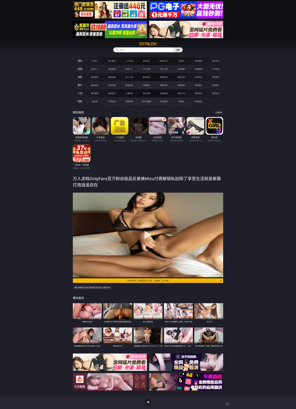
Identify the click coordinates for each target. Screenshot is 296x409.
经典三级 (181, 77)
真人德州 (112, 61)
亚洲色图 (112, 85)
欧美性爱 (146, 77)
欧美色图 (129, 85)
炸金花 (181, 61)
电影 (80, 77)
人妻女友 (129, 93)
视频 (80, 69)
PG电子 (95, 61)
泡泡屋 (181, 101)
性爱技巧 (215, 93)
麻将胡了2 (164, 61)
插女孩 (94, 101)
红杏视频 (164, 101)
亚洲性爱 (94, 77)
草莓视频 (129, 101)
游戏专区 (146, 61)
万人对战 (129, 61)
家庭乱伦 (112, 93)
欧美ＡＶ (129, 69)
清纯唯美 (181, 85)
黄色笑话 (198, 93)
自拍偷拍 (112, 69)
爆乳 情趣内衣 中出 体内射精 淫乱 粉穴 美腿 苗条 (92, 287)
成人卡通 (129, 77)
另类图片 (215, 85)
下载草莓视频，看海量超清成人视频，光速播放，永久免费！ (148, 280)
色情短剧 (198, 101)
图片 (80, 85)
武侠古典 (146, 93)
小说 (80, 93)
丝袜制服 (181, 69)
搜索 (178, 50)
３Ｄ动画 (146, 69)
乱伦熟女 (198, 77)
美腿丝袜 (164, 85)
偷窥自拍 (94, 85)
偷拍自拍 (112, 77)
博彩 (80, 60)
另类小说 (181, 93)
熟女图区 (198, 85)
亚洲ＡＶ (94, 69)
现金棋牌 (198, 61)
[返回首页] (227, 404)
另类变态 (215, 77)
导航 (80, 101)
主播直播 (198, 69)
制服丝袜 (164, 77)
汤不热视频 (146, 101)
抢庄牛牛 (215, 61)
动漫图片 (146, 85)
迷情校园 (164, 93)
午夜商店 (112, 101)
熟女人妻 (164, 69)
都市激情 (94, 93)
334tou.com (148, 44)
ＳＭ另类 (215, 69)
